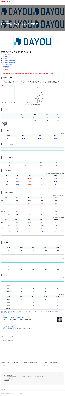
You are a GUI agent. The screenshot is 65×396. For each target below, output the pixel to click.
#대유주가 (10, 311)
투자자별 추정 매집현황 (9, 60)
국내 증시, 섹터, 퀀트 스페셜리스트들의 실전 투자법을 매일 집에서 (17, 319)
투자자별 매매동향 (8, 64)
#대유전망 (18, 311)
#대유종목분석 (5, 311)
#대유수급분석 (26, 311)
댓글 (2, 369)
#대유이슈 (3, 312)
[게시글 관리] (8, 337)
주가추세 (6, 58)
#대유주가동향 (7, 312)
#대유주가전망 (14, 311)
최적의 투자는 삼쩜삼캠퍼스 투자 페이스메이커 (14, 317)
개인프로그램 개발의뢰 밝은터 (10, 327)
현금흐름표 (6, 69)
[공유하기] (6, 337)
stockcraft (3, 391)
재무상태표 (6, 68)
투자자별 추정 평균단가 (9, 62)
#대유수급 (21, 311)
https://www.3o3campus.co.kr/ (9, 315)
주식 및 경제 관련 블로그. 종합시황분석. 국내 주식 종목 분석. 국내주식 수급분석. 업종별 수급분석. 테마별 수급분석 (25, 376)
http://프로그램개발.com (8, 325)
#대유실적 (35, 311)
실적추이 (6, 66)
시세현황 (6, 56)
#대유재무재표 (46, 311)
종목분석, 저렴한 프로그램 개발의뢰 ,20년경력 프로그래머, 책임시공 (17, 328)
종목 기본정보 (7, 55)
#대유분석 (58, 311)
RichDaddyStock (5, 1)
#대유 (2, 311)
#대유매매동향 (31, 311)
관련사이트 (3, 389)
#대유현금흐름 (54, 311)
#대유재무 (42, 311)
